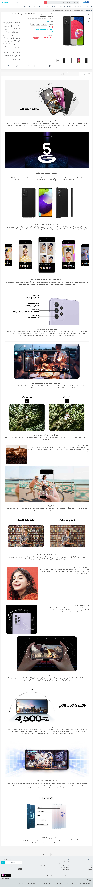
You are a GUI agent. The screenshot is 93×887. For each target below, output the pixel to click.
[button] (6, 2)
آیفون (47, 6)
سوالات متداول (66, 865)
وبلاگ (34, 6)
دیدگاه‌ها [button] (60, 74)
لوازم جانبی (38, 6)
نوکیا (70, 6)
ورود (17, 2)
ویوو (61, 6)
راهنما (30, 6)
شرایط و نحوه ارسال (65, 867)
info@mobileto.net (42, 875)
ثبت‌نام (14, 2)
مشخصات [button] (72, 74)
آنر (44, 6)
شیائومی (57, 6)
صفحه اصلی (79, 6)
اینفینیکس (65, 6)
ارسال (3, 862)
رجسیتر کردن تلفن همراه (64, 863)
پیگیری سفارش (42, 863)
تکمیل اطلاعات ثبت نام (40, 865)
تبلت (42, 6)
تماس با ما (26, 6)
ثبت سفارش (66, 861)
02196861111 (58, 875)
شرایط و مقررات (65, 869)
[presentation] (58, 60)
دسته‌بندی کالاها (87, 6)
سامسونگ (74, 6)
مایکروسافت (52, 6)
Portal (82, 885)
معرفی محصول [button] (84, 74)
